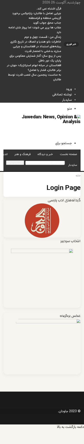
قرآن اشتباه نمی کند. (48, 8)
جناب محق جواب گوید (47, 23)
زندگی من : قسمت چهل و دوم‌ (42, 37)
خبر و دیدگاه (45, 154)
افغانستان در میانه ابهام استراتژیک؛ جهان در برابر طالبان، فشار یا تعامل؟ (34, 68)
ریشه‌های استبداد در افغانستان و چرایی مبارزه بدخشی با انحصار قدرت (37, 49)
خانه (78, 176)
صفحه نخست (68, 154)
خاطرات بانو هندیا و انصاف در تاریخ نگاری (35, 42)
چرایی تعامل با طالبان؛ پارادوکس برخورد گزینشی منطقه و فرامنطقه (36, 16)
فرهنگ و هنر (22, 154)
